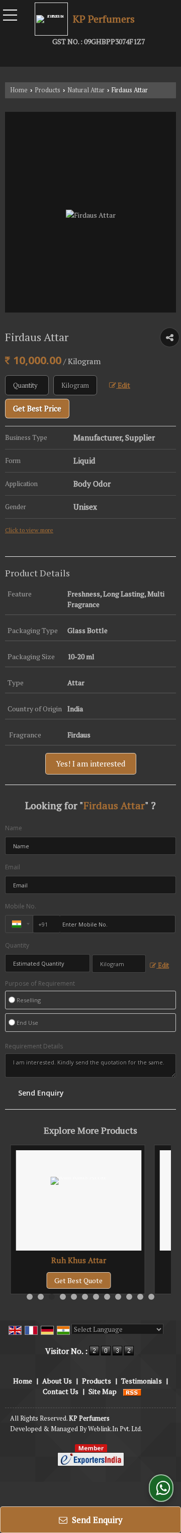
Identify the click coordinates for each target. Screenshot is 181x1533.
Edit (123, 385)
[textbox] (75, 385)
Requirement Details (34, 1046)
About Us (57, 1381)
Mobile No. (20, 906)
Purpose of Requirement (40, 983)
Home (19, 90)
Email (12, 867)
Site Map (102, 1391)
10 (129, 1297)
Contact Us (60, 1391)
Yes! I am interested (91, 763)
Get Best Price (37, 408)
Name (13, 828)
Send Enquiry (96, 1519)
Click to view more (29, 530)
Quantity (17, 945)
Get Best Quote (78, 1280)
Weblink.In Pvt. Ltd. (115, 1429)
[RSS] (132, 1391)
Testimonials (141, 1381)
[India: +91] (19, 924)
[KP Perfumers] (54, 19)
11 (140, 1297)
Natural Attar (86, 90)
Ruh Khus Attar (78, 1260)
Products (47, 90)
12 (151, 1297)
